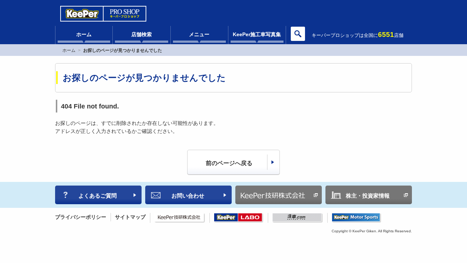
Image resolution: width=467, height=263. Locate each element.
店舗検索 (141, 34)
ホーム (84, 34)
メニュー (199, 34)
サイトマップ (130, 217)
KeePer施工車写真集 (257, 34)
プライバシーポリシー (80, 217)
